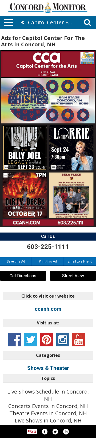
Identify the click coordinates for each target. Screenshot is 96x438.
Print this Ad (48, 261)
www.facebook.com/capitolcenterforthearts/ (14, 339)
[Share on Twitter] (55, 431)
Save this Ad (16, 261)
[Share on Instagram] (65, 431)
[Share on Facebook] (44, 431)
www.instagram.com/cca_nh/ (62, 339)
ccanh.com (48, 309)
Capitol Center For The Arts (53, 22)
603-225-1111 (48, 246)
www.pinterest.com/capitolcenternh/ (46, 339)
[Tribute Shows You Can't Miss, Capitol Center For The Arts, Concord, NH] (48, 138)
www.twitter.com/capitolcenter (30, 339)
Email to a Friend (80, 261)
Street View (73, 275)
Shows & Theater (48, 368)
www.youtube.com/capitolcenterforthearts (78, 339)
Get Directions (23, 275)
